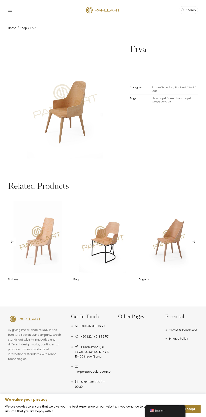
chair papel (159, 98)
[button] (12, 242)
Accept (189, 409)
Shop (23, 28)
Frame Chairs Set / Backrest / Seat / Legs (174, 89)
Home (12, 28)
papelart (166, 101)
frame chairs (175, 98)
